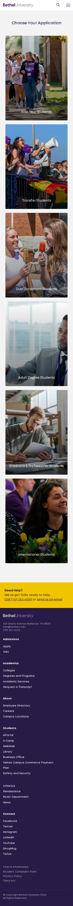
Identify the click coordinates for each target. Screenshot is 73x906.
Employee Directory (16, 706)
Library (7, 752)
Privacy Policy (12, 876)
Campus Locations (16, 717)
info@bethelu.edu (14, 627)
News (7, 802)
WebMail (9, 746)
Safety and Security (17, 773)
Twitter (8, 827)
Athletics (9, 786)
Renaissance (12, 791)
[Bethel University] (18, 620)
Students (9, 728)
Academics (11, 663)
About (7, 698)
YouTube (9, 843)
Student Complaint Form (19, 872)
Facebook (10, 821)
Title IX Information (16, 867)
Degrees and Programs (19, 676)
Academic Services (16, 682)
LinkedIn (8, 837)
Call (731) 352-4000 (18, 599)
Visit (6, 652)
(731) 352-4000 (11, 630)
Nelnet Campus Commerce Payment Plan (28, 765)
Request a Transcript (17, 687)
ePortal (8, 735)
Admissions (11, 639)
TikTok (7, 854)
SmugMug (9, 849)
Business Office (13, 757)
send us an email (49, 599)
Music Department (16, 797)
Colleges (9, 670)
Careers (8, 711)
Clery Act (9, 881)
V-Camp (8, 741)
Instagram (10, 832)
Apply (7, 646)
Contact (9, 814)
